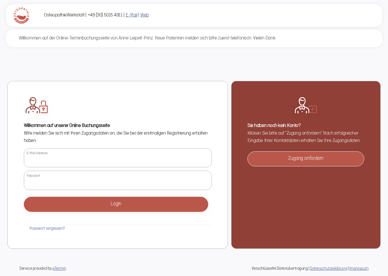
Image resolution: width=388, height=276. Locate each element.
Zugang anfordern (306, 158)
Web (144, 15)
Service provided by (42, 268)
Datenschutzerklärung (328, 268)
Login (115, 204)
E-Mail (131, 15)
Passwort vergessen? (47, 228)
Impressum (359, 268)
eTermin (59, 268)
